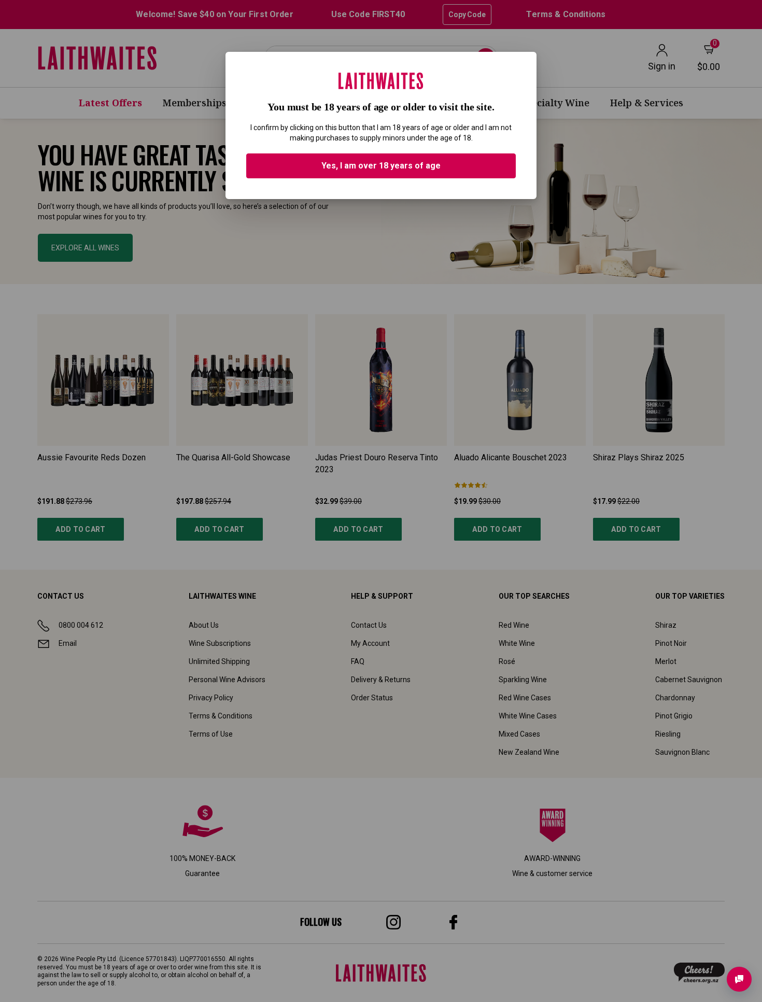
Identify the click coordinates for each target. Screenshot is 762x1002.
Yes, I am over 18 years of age (381, 166)
